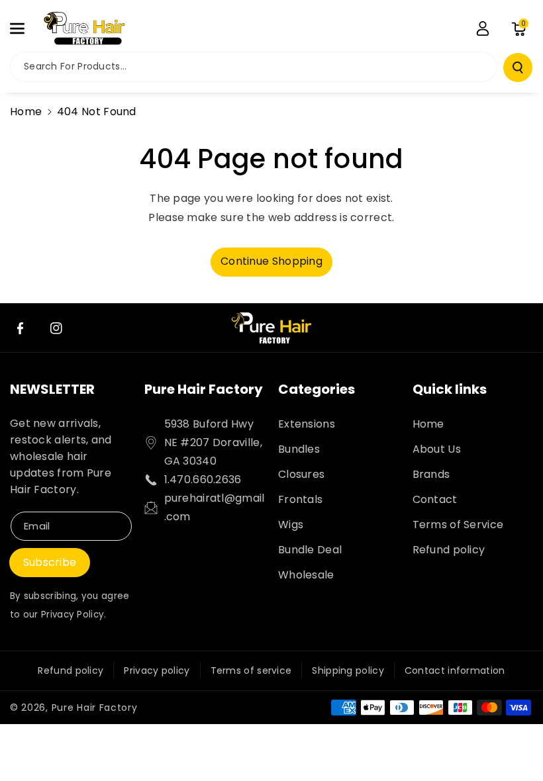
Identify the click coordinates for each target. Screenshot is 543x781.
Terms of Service (458, 524)
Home (26, 111)
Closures (301, 474)
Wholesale (306, 574)
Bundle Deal (310, 549)
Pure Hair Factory (203, 389)
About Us (437, 449)
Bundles (299, 449)
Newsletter (52, 389)
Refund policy (449, 549)
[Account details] (482, 28)
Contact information (455, 670)
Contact (435, 499)
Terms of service (251, 670)
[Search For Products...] (517, 67)
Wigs (290, 524)
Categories (316, 389)
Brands (431, 474)
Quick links (450, 389)
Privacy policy (156, 670)
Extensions (306, 424)
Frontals (300, 499)
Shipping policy (348, 670)
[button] (24, 28)
